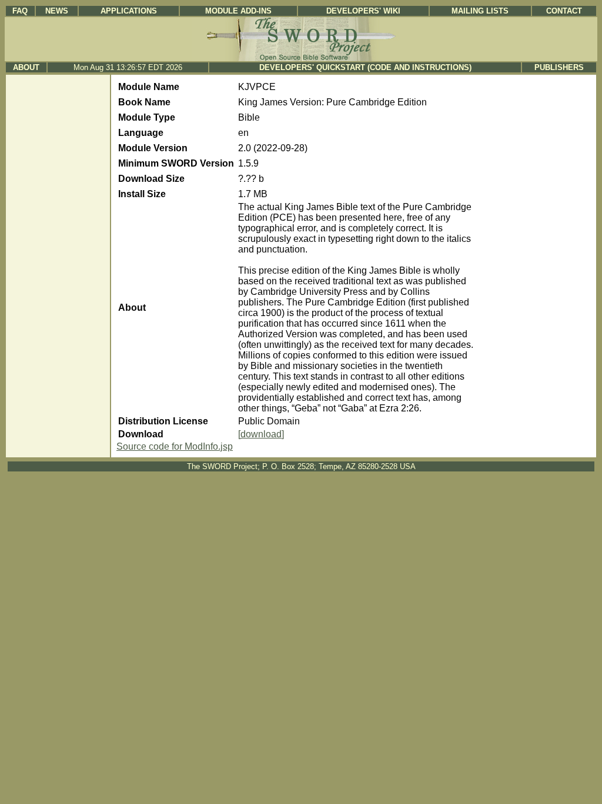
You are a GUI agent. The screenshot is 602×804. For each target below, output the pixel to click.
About (26, 67)
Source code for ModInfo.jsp (174, 446)
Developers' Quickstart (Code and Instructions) (365, 67)
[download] (261, 434)
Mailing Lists (480, 10)
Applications (129, 10)
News (56, 10)
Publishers (559, 67)
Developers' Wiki (363, 10)
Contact (564, 10)
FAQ (20, 10)
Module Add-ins (238, 10)
